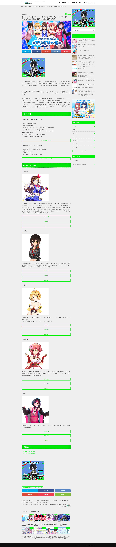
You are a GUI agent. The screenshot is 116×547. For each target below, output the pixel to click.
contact (80, 2)
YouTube (46, 217)
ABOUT (85, 2)
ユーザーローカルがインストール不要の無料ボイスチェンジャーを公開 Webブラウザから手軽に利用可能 (86, 86)
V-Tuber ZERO (84, 545)
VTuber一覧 (74, 2)
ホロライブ (25, 487)
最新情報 (64, 2)
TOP (59, 2)
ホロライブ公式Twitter (28, 451)
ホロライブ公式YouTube (29, 453)
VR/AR (74, 129)
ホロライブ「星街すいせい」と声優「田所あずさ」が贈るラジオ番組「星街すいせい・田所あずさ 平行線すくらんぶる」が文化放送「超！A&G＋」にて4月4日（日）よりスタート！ (86, 92)
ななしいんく (75, 147)
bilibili (45, 226)
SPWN (30, 487)
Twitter (45, 221)
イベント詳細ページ (45, 158)
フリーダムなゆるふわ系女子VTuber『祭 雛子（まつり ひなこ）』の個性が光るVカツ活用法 (86, 40)
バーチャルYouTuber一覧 (83, 50)
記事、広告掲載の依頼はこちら (79, 164)
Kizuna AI (75, 143)
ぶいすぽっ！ (75, 140)
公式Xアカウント (76, 160)
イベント (35, 487)
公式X (69, 2)
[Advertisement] (58, 67)
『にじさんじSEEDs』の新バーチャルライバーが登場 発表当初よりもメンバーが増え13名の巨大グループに (86, 63)
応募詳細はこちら (45, 140)
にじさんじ (75, 136)
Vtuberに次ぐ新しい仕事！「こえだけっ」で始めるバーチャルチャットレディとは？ (86, 46)
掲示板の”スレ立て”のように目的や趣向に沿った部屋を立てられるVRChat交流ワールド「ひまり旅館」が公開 (86, 57)
